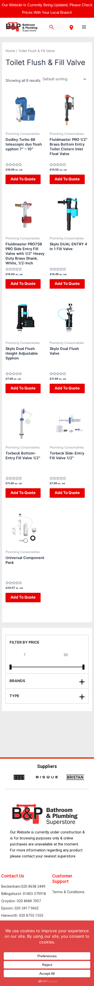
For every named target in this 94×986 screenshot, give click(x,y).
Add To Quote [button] (23, 179)
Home (10, 51)
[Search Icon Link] (51, 27)
